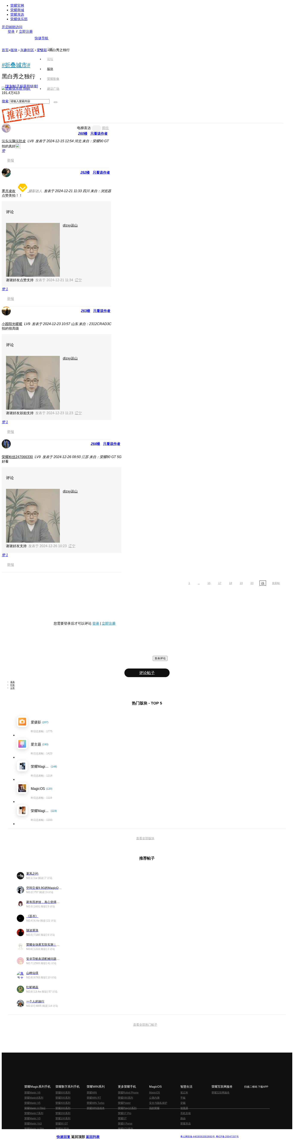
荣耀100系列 (63, 1118)
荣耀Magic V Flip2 (34, 1108)
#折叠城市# (16, 65)
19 (241, 583)
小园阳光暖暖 (12, 324)
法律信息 (133, 1133)
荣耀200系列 (63, 1113)
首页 (50, 49)
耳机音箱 (185, 1113)
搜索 (5, 101)
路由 (183, 1118)
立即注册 (26, 31)
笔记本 (184, 1092)
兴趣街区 (27, 50)
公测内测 (154, 1097)
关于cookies (120, 1133)
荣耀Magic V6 (32, 1092)
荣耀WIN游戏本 (96, 1108)
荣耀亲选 (17, 14)
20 (252, 583)
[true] (55, 102)
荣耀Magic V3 (32, 1118)
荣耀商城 (17, 10)
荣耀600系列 (63, 1092)
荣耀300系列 (63, 1108)
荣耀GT (122, 1118)
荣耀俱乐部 (19, 19)
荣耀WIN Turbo (95, 1102)
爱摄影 (42, 50)
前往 (105, 128)
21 (262, 583)
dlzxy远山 (70, 225)
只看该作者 (99, 133)
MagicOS (154, 1092)
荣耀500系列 (63, 1097)
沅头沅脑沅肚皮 (14, 141)
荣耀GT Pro (124, 1113)
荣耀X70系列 (125, 1128)
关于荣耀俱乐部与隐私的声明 (96, 1133)
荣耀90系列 (62, 1128)
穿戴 (183, 1102)
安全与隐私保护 (158, 1102)
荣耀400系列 (63, 1102)
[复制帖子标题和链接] (21, 86)
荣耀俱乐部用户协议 (68, 1133)
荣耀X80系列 (125, 1097)
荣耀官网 (17, 5)
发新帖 (276, 583)
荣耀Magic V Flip (34, 1128)
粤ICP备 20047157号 (227, 1136)
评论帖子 (147, 673)
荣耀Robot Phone (128, 1092)
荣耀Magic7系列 (33, 1113)
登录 (11, 31)
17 (219, 583)
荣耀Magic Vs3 (33, 1123)
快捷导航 (41, 38)
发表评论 (160, 658)
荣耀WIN (92, 1092)
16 (208, 583)
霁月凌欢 (8, 191)
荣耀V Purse (125, 1123)
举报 (10, 160)
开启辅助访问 (12, 27)
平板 (183, 1097)
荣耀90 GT (62, 1123)
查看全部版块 (145, 838)
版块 (14, 50)
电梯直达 (84, 128)
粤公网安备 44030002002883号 (197, 1136)
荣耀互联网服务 (221, 1092)
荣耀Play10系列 (127, 1108)
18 (230, 583)
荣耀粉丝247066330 (17, 457)
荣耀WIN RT (94, 1097)
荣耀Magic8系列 (33, 1097)
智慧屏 (184, 1108)
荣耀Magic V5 (32, 1102)
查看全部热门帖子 (145, 1024)
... (199, 583)
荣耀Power (124, 1102)
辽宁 (78, 280)
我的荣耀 (154, 1108)
